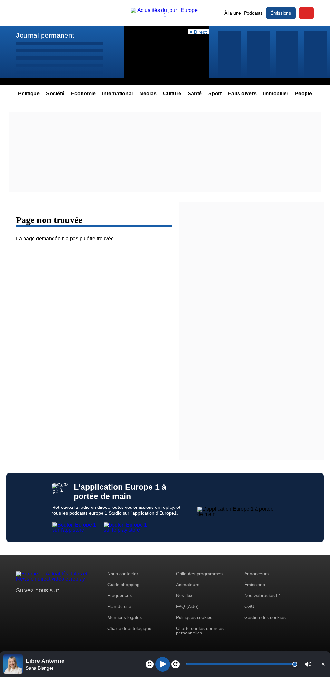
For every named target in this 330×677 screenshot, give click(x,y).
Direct (306, 13)
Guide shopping (123, 584)
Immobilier (275, 93)
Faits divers (242, 93)
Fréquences (119, 595)
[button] (308, 664)
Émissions (280, 12)
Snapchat (64, 602)
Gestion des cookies (265, 617)
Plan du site (119, 606)
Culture (172, 93)
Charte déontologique (129, 628)
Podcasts (253, 12)
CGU (249, 606)
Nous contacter (122, 573)
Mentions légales (124, 617)
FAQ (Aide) (187, 606)
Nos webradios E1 (262, 595)
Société (55, 93)
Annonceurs (256, 573)
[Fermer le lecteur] (323, 664)
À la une (232, 12)
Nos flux (184, 595)
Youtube (53, 602)
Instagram (31, 602)
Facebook (42, 602)
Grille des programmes (199, 573)
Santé (195, 93)
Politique (29, 93)
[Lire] (162, 664)
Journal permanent (45, 35)
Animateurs (187, 584)
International (117, 93)
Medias (148, 93)
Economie (83, 93)
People (303, 93)
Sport (215, 93)
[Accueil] (165, 15)
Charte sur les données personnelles (200, 630)
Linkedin (75, 602)
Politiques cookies (194, 617)
